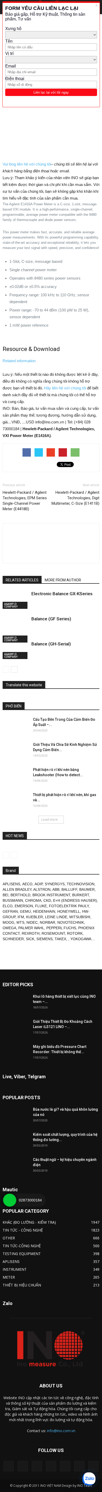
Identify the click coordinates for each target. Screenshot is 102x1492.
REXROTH (30, 933)
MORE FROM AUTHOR (63, 580)
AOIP (39, 884)
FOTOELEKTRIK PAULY (69, 906)
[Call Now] (9, 1200)
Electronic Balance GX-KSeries (62, 593)
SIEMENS (44, 939)
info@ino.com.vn (61, 1430)
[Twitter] (79, 1466)
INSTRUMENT (15, 1269)
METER (9, 1277)
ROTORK (75, 933)
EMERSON (24, 906)
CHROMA (33, 900)
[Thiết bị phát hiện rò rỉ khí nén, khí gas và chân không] (16, 801)
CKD (47, 900)
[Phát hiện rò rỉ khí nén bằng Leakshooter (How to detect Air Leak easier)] (16, 776)
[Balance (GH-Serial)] (16, 650)
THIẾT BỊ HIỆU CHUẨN (22, 1285)
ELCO (8, 906)
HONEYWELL (68, 911)
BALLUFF (69, 889)
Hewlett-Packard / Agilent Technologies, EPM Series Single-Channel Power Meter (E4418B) (25, 500)
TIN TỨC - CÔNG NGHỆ (23, 1230)
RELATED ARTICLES (22, 580)
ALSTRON (41, 889)
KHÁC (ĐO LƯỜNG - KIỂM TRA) (29, 1222)
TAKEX (60, 939)
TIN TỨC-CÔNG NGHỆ (22, 1245)
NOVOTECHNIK (70, 922)
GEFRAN (10, 911)
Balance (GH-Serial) (51, 643)
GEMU (25, 911)
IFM (21, 917)
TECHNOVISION (80, 884)
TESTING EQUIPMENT (22, 1253)
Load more (49, 819)
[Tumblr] (65, 1466)
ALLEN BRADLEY (17, 889)
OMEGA (9, 928)
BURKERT (80, 895)
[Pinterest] (51, 1466)
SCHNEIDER (13, 939)
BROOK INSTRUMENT (51, 895)
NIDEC (32, 922)
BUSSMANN (13, 900)
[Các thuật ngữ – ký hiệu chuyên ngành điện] (16, 1166)
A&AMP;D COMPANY (11, 605)
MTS (20, 922)
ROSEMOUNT (53, 933)
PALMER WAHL (31, 928)
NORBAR (47, 922)
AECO (27, 884)
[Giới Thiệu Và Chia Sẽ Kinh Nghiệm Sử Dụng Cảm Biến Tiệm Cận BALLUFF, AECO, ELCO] (16, 751)
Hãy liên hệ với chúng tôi (65, 388)
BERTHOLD (20, 895)
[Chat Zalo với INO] (89, 1479)
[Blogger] (8, 1466)
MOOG (8, 922)
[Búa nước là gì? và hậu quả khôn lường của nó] (16, 1116)
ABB (55, 889)
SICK (30, 939)
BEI (5, 895)
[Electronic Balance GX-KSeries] (16, 600)
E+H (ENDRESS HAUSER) (75, 900)
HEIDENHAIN (44, 911)
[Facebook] (23, 1466)
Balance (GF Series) (51, 618)
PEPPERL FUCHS (61, 928)
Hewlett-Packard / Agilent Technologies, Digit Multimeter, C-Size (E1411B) (75, 498)
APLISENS (11, 884)
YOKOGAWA (80, 939)
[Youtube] (93, 1466)
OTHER (9, 1237)
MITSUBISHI (79, 917)
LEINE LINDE (56, 917)
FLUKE (41, 906)
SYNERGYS (55, 884)
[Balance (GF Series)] (16, 629)
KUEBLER (34, 917)
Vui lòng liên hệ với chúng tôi (27, 164)
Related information (19, 361)
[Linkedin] (37, 1466)
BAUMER (87, 889)
